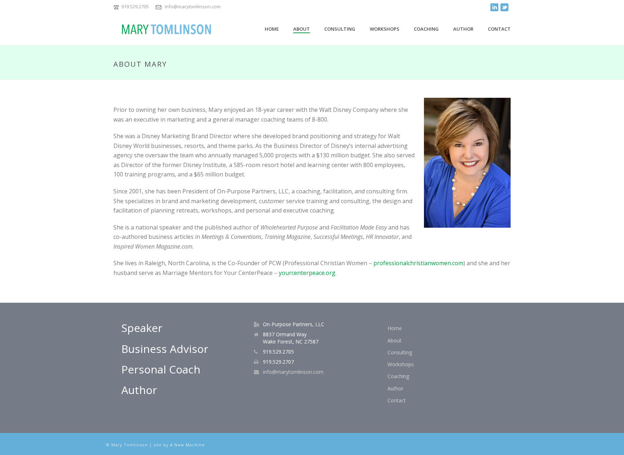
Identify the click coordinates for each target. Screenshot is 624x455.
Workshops (384, 29)
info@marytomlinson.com (193, 6)
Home (272, 29)
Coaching (426, 29)
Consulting (339, 29)
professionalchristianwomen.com (418, 263)
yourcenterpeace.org (307, 273)
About (301, 29)
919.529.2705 (135, 6)
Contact (499, 29)
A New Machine (187, 444)
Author (463, 29)
